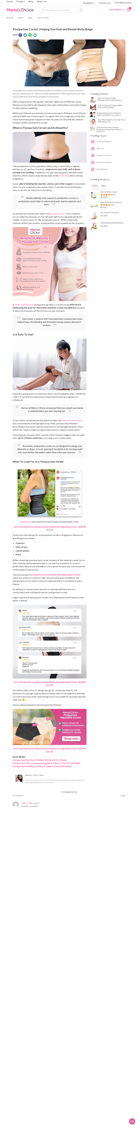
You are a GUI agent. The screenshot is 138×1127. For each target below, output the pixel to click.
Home (10, 1)
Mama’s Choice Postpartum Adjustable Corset (56, 574)
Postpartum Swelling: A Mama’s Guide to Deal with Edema (42, 766)
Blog (30, 1)
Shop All (9, 18)
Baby (30, 18)
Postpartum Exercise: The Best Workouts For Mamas (40, 760)
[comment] (35, 35)
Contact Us (104, 3)
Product (20, 1)
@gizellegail (25, 521)
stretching (64, 175)
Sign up (32, 803)
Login (123, 795)
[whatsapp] (29, 35)
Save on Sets (43, 18)
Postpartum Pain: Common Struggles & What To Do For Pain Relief (46, 763)
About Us (41, 1)
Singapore (88, 3)
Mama (20, 18)
